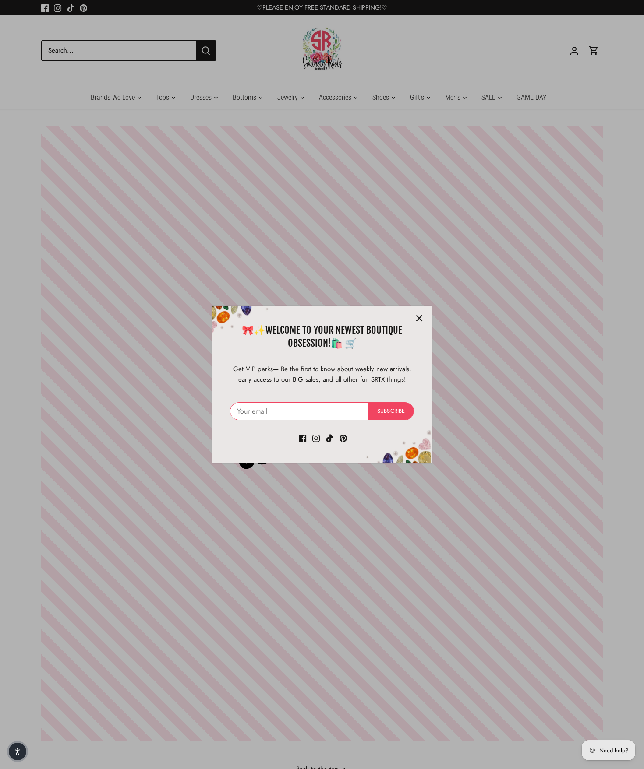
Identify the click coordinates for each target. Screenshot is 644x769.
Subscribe (391, 411)
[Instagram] (316, 437)
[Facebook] (302, 437)
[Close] (419, 318)
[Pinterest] (343, 437)
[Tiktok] (329, 437)
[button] (17, 751)
